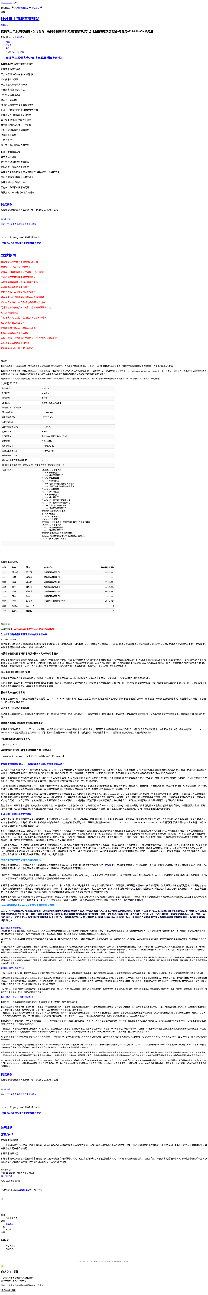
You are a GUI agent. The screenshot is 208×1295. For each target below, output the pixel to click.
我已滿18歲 (6, 1290)
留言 (27, 1190)
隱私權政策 (117, 1261)
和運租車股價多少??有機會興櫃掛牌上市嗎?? (35, 58)
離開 (13, 1290)
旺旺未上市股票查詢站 (20, 18)
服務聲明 (127, 1261)
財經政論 (21, 37)
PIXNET (86, 1261)
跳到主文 (5, 25)
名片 (8, 48)
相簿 (8, 42)
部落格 (9, 45)
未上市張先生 (7, 1176)
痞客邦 (22, 1190)
